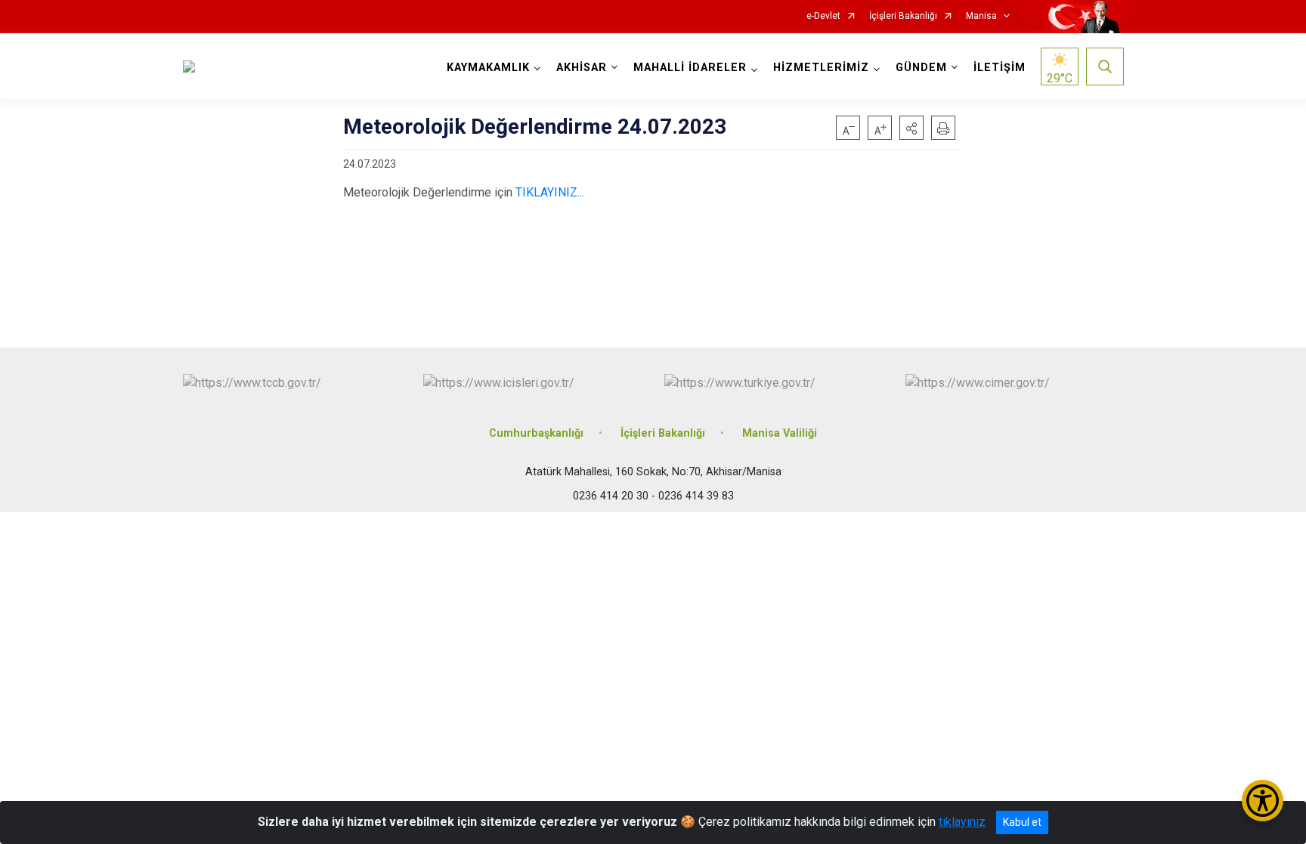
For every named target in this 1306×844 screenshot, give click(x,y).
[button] (911, 128)
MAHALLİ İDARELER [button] (690, 67)
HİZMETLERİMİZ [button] (821, 67)
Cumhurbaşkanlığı (536, 433)
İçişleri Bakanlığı (903, 16)
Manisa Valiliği (779, 433)
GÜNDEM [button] (921, 67)
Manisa (981, 16)
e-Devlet (823, 16)
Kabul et (1022, 822)
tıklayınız (962, 822)
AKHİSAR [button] (581, 67)
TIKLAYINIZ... (549, 192)
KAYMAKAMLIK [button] (488, 67)
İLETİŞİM (999, 67)
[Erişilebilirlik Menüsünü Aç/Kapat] (1262, 800)
